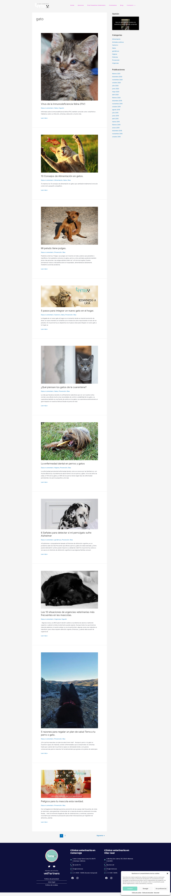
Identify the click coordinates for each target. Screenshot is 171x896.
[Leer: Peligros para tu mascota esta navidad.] (66, 784)
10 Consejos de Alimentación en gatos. (62, 176)
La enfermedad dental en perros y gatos (63, 463)
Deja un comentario (47, 108)
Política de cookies (136, 892)
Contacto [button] (130, 5)
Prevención (58, 252)
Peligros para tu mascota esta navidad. (62, 801)
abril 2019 (115, 118)
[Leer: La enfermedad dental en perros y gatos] (69, 441)
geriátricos (57, 540)
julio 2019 (115, 113)
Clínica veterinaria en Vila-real (116, 852)
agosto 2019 (116, 109)
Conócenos (113, 5)
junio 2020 (115, 88)
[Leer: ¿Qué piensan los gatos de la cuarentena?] (69, 364)
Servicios (81, 5)
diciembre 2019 (117, 100)
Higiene (56, 468)
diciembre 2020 (117, 76)
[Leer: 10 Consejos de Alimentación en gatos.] (69, 153)
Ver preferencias (161, 888)
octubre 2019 (116, 106)
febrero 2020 (116, 97)
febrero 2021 (116, 73)
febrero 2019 (116, 125)
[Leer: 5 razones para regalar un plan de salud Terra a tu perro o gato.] (69, 690)
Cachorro (57, 315)
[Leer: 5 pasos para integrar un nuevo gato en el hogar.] (69, 296)
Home (72, 5)
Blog (121, 5)
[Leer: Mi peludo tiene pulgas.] (69, 225)
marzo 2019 (116, 121)
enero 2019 (115, 128)
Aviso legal (156, 892)
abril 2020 (115, 94)
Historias (115, 57)
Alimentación (58, 180)
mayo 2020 (115, 92)
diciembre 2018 (117, 130)
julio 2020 (115, 85)
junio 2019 (115, 116)
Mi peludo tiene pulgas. (53, 248)
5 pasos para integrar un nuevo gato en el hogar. (67, 310)
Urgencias (57, 619)
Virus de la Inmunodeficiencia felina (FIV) (63, 104)
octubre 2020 (116, 82)
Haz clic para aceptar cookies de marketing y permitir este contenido (125, 23)
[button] (167, 873)
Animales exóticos (118, 42)
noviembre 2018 (117, 133)
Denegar (145, 888)
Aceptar (130, 888)
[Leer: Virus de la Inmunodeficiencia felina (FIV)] (69, 66)
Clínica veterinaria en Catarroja (82, 852)
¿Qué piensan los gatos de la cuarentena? (63, 387)
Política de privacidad (147, 892)
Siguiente (101, 835)
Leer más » (44, 118)
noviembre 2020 (117, 80)
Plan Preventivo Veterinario (96, 5)
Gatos (56, 108)
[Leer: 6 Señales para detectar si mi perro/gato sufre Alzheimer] (69, 514)
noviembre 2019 (117, 104)
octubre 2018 (116, 137)
